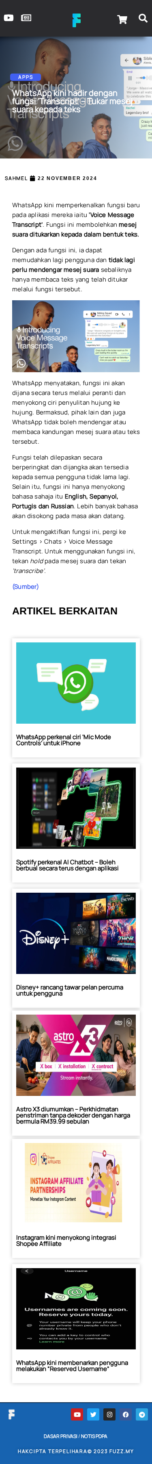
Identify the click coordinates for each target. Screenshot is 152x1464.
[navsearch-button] (143, 19)
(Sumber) (25, 586)
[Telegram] (142, 1414)
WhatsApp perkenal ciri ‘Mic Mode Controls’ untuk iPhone (63, 740)
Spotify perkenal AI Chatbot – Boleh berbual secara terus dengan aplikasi (67, 865)
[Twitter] (93, 1414)
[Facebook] (126, 1414)
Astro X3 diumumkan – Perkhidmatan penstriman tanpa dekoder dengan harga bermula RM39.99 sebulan (73, 1115)
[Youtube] (77, 1414)
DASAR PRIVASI (60, 1436)
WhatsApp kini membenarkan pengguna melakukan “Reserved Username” (72, 1365)
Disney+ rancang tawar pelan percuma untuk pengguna (69, 990)
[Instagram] (109, 1414)
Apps (25, 77)
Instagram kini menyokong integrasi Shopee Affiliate (66, 1240)
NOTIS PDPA (94, 1436)
